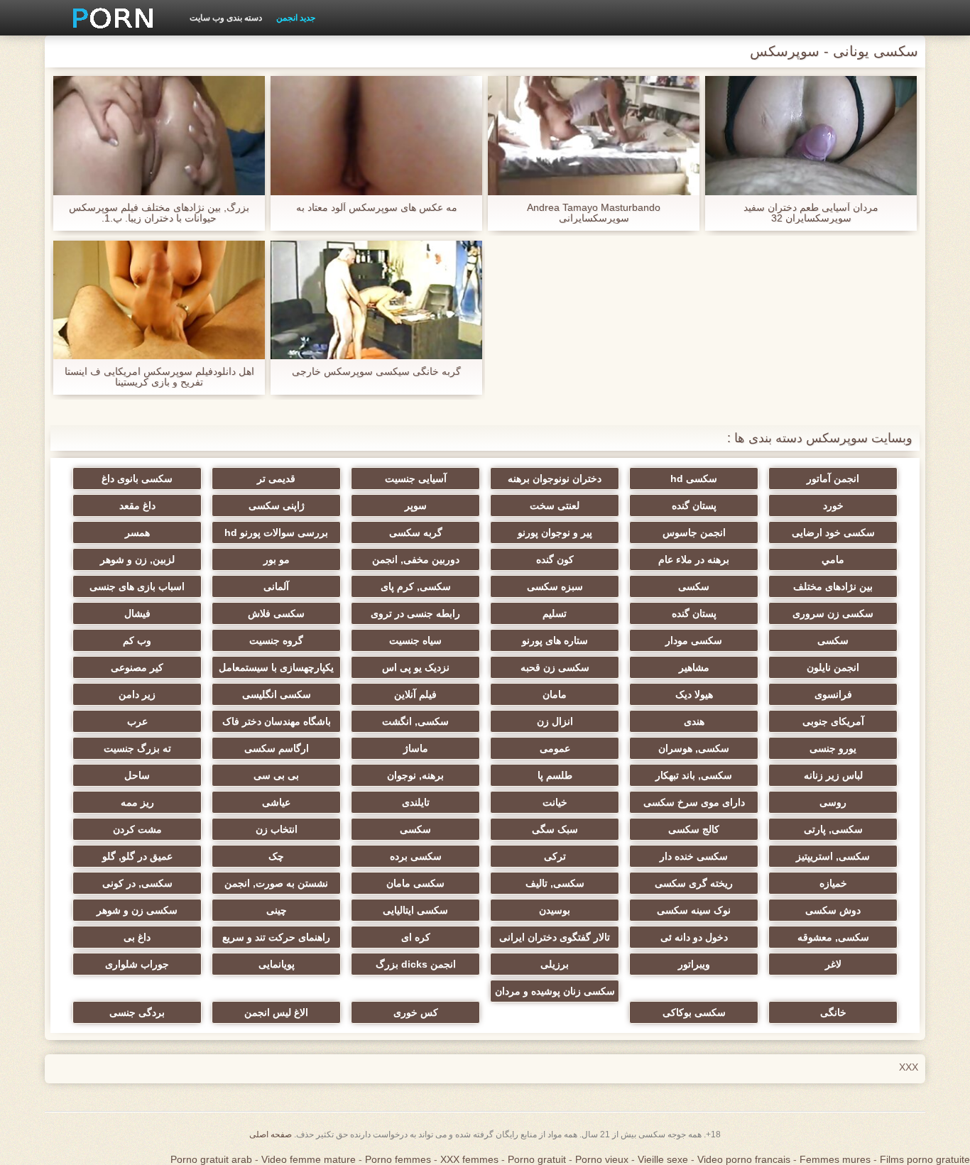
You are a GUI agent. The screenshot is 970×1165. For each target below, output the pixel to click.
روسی (832, 802)
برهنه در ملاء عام (693, 559)
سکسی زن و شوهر (137, 910)
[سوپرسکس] (107, 17)
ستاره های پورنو (555, 640)
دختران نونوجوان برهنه (554, 478)
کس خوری (415, 1012)
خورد (833, 505)
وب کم (137, 640)
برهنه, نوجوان (415, 775)
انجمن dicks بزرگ (416, 964)
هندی (694, 721)
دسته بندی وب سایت (226, 18)
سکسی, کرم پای (416, 586)
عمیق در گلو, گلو (137, 856)
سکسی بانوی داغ (137, 478)
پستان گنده (694, 505)
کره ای (415, 937)
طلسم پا (555, 775)
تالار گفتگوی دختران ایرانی (554, 937)
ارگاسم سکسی (276, 748)
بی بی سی (276, 775)
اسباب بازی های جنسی (137, 586)
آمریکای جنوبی (833, 721)
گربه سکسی (415, 532)
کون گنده (555, 559)
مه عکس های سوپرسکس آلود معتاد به (376, 207)
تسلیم (555, 613)
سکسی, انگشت (415, 721)
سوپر (416, 505)
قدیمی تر (276, 478)
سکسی (693, 586)
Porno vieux (601, 1159)
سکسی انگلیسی (276, 694)
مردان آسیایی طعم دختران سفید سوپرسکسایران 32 (810, 213)
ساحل (137, 775)
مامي (833, 559)
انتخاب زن (277, 829)
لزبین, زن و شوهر (137, 559)
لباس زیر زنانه (833, 775)
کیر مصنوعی (137, 667)
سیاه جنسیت (415, 640)
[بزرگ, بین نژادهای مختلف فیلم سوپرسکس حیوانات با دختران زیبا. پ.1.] (159, 135)
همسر (137, 532)
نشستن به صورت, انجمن (276, 883)
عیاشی (276, 802)
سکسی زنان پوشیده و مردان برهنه (555, 993)
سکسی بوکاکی (694, 1012)
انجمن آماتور (833, 478)
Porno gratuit (537, 1159)
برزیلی (554, 964)
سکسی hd (693, 478)
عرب (137, 721)
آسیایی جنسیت (416, 478)
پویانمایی (276, 964)
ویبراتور (694, 964)
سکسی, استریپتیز (833, 856)
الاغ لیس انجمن (276, 1012)
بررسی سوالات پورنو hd (276, 532)
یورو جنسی (833, 748)
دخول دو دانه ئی (694, 937)
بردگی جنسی (137, 1012)
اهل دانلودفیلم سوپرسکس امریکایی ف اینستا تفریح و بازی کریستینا (159, 377)
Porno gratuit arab (211, 1159)
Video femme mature (308, 1159)
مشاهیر (694, 667)
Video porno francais (743, 1159)
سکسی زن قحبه (555, 667)
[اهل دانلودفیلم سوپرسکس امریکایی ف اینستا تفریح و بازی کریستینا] (159, 300)
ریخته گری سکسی (694, 883)
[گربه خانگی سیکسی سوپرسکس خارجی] (376, 300)
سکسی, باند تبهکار (693, 775)
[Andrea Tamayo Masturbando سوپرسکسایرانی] (593, 135)
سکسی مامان (415, 883)
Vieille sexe (663, 1159)
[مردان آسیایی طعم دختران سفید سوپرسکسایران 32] (811, 135)
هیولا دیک (694, 694)
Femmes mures (835, 1159)
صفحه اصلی (270, 1134)
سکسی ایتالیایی (415, 910)
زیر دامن (137, 694)
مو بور (276, 559)
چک (276, 856)
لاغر (833, 964)
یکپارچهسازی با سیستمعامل (276, 667)
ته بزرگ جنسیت (137, 748)
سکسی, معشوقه (833, 937)
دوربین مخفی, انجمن (415, 559)
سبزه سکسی (555, 586)
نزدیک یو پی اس (415, 667)
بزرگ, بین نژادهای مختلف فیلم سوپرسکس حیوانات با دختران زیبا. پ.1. (159, 213)
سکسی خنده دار (694, 856)
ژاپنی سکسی (277, 505)
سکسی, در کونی (137, 883)
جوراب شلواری (137, 964)
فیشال (137, 613)
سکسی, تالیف (554, 883)
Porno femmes (398, 1159)
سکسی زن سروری (832, 613)
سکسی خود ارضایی (833, 532)
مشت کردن (137, 829)
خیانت (555, 802)
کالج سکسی (693, 829)
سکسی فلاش (276, 613)
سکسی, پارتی (833, 829)
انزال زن (555, 721)
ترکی (555, 856)
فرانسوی (833, 694)
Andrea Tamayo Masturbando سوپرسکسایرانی (593, 213)
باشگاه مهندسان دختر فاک (276, 721)
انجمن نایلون (833, 667)
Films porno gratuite (925, 1159)
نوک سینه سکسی (694, 910)
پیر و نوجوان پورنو (555, 532)
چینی (276, 910)
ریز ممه (137, 802)
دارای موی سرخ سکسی (694, 802)
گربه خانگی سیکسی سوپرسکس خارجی (376, 371)
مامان (555, 694)
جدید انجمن (295, 18)
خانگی (833, 1012)
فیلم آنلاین (415, 694)
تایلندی (416, 802)
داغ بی (137, 937)
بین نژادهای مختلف (833, 586)
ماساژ (415, 748)
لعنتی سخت (554, 505)
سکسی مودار (693, 640)
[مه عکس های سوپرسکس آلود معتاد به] (376, 135)
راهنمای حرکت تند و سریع (276, 937)
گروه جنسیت (276, 640)
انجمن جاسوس (694, 532)
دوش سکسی (833, 910)
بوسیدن (554, 910)
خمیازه (833, 883)
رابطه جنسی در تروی (415, 613)
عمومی (555, 748)
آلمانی (276, 586)
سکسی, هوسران (693, 748)
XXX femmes (469, 1159)
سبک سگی (555, 829)
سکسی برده (416, 856)
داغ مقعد (137, 505)
